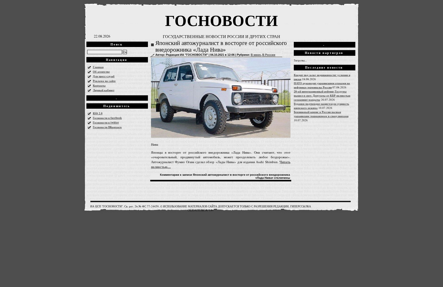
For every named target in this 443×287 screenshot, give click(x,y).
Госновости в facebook (107, 118)
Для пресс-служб (104, 76)
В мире (256, 54)
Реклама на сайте (104, 81)
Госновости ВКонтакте (107, 127)
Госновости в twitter (106, 123)
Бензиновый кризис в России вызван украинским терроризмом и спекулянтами (321, 114)
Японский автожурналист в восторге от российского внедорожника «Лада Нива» (221, 46)
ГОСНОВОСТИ (221, 20)
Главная (98, 67)
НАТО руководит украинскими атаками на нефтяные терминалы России (322, 85)
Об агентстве (101, 72)
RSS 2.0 (98, 113)
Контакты (99, 86)
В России (268, 54)
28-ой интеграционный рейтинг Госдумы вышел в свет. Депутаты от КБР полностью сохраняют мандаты (322, 95)
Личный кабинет (103, 90)
